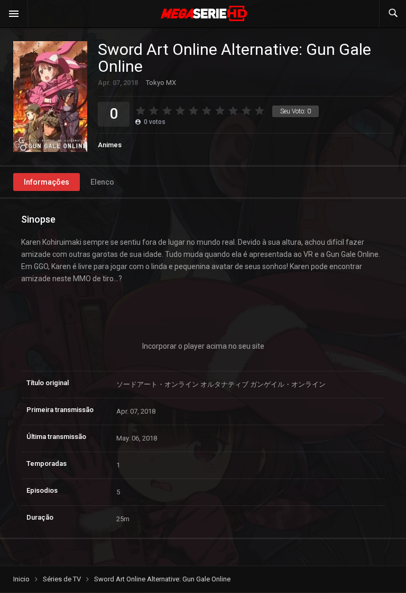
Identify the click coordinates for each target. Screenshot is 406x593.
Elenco (102, 182)
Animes (110, 144)
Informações (46, 182)
